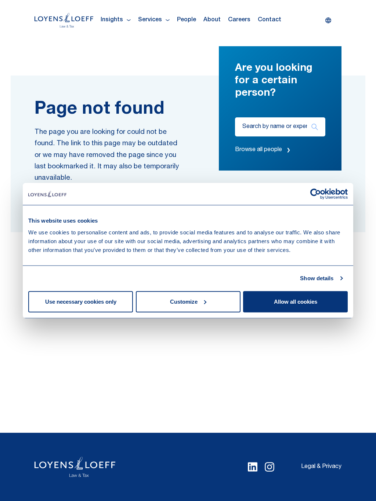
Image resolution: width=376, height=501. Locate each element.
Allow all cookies (295, 301)
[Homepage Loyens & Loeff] (64, 20)
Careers (239, 20)
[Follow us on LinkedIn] (252, 467)
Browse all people (258, 150)
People (186, 20)
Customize (184, 301)
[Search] (314, 127)
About (212, 20)
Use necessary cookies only (80, 301)
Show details (316, 278)
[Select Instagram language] (269, 467)
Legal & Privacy (321, 467)
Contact (269, 20)
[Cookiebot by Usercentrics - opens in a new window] (315, 194)
